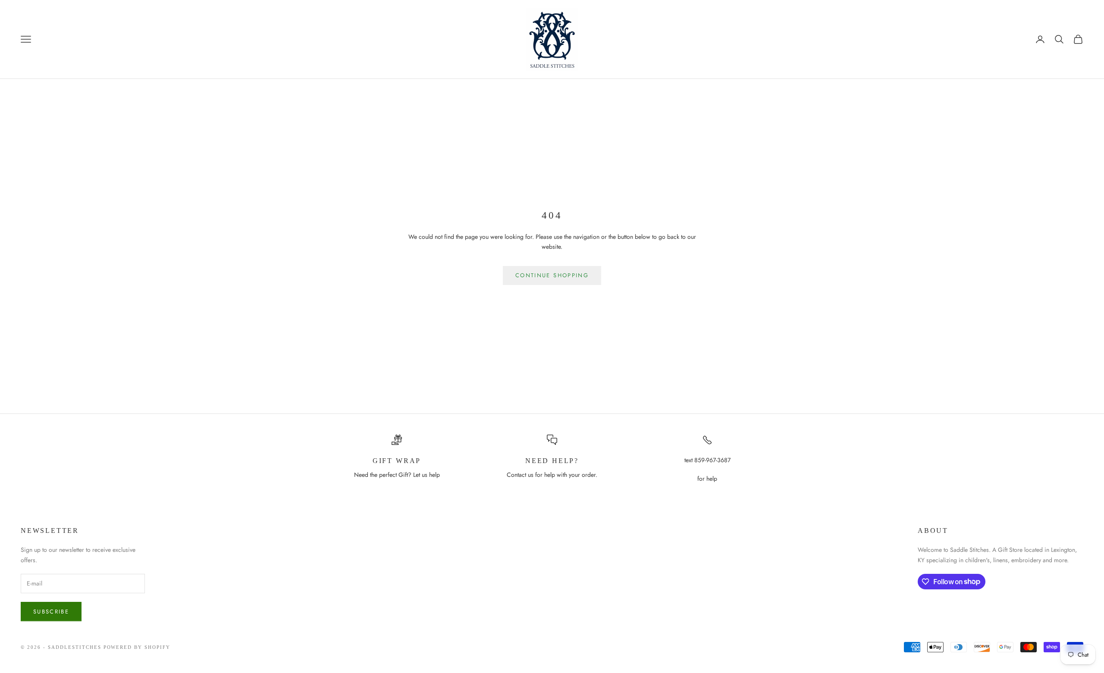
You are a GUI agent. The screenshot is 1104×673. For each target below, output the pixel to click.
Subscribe (51, 611)
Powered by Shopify (137, 647)
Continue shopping (552, 275)
